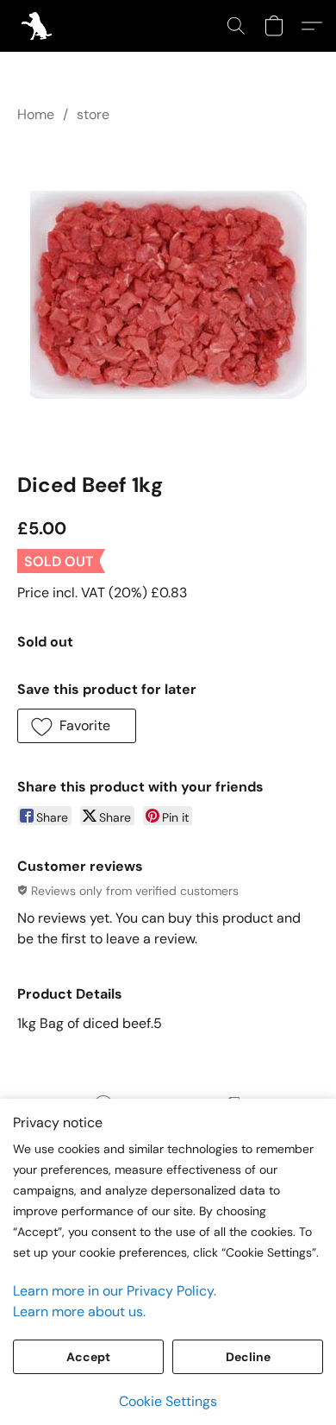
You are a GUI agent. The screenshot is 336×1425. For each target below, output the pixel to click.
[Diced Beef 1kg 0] (168, 295)
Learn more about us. (79, 1311)
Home (35, 114)
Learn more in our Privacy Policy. (114, 1291)
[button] (37, 26)
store (93, 114)
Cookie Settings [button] (168, 1401)
